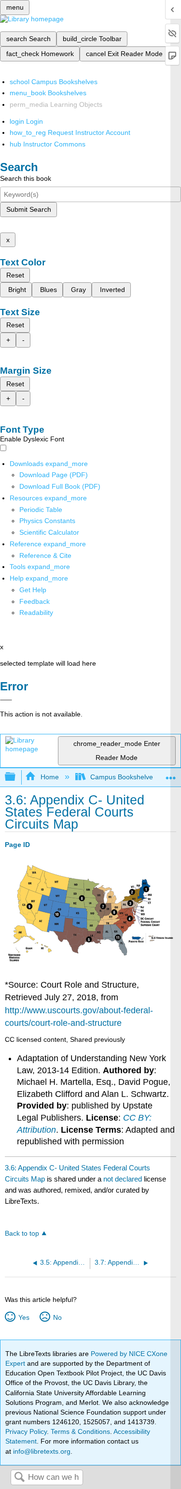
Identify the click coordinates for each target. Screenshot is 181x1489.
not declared (123, 1179)
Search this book (25, 178)
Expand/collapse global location (171, 774)
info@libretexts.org (40, 1451)
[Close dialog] (6, 700)
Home (49, 777)
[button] (34, 601)
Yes (23, 1317)
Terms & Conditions (80, 1431)
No (57, 1317)
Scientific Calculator (49, 532)
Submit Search (28, 209)
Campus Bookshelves (123, 777)
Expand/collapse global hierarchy (16, 777)
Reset (15, 275)
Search (19, 1477)
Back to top (22, 1233)
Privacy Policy (26, 1431)
